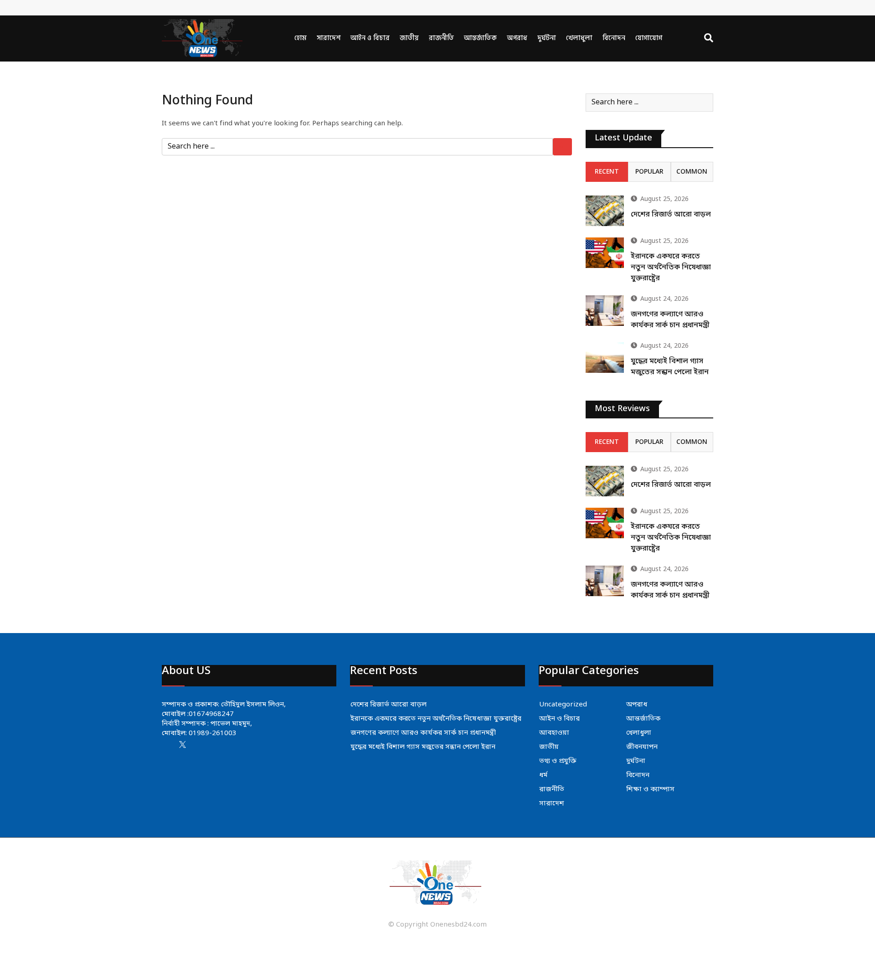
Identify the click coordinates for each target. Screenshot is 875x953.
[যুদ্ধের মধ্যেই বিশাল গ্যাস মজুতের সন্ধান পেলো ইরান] (605, 357)
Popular (649, 172)
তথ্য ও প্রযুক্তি (557, 761)
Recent (607, 172)
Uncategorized (563, 704)
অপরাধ (517, 38)
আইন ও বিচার (370, 38)
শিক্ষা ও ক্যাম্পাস (650, 789)
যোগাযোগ (648, 38)
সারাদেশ (328, 38)
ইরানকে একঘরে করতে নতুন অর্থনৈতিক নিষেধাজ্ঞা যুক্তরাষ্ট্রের (671, 267)
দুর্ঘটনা (546, 38)
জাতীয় (409, 38)
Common (691, 172)
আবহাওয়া (554, 732)
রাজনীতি (441, 38)
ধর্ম (543, 775)
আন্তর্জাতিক (480, 38)
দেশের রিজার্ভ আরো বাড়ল (671, 215)
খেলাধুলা (579, 38)
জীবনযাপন (642, 747)
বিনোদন (613, 38)
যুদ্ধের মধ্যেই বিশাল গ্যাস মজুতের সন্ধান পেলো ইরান (422, 747)
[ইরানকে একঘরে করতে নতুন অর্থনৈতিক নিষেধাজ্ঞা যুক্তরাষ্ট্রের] (605, 252)
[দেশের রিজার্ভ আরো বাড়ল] (605, 211)
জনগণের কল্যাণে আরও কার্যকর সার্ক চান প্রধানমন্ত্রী (423, 732)
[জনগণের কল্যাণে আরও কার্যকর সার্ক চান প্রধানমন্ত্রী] (605, 310)
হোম (300, 38)
